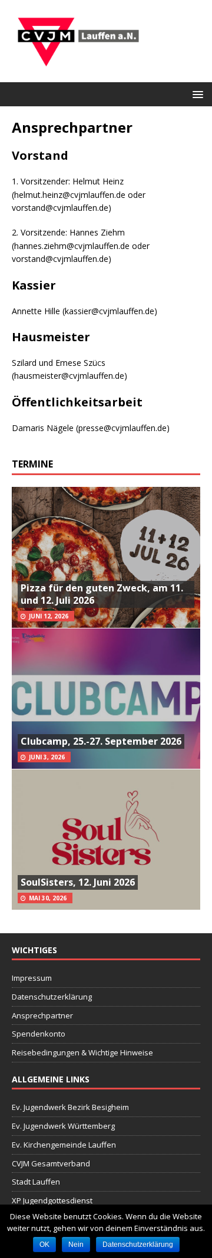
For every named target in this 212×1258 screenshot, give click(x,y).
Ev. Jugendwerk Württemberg (63, 1126)
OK (44, 1244)
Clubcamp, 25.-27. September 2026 (101, 741)
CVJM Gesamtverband (51, 1163)
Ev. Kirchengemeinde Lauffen (64, 1144)
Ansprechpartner (42, 1015)
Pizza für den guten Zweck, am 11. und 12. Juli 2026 (102, 594)
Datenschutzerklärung (52, 996)
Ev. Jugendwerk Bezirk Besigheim (70, 1107)
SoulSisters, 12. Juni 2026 (78, 882)
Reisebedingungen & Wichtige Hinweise (82, 1052)
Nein (76, 1244)
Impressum (32, 978)
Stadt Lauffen (36, 1181)
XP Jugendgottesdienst (52, 1200)
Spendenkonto (38, 1033)
